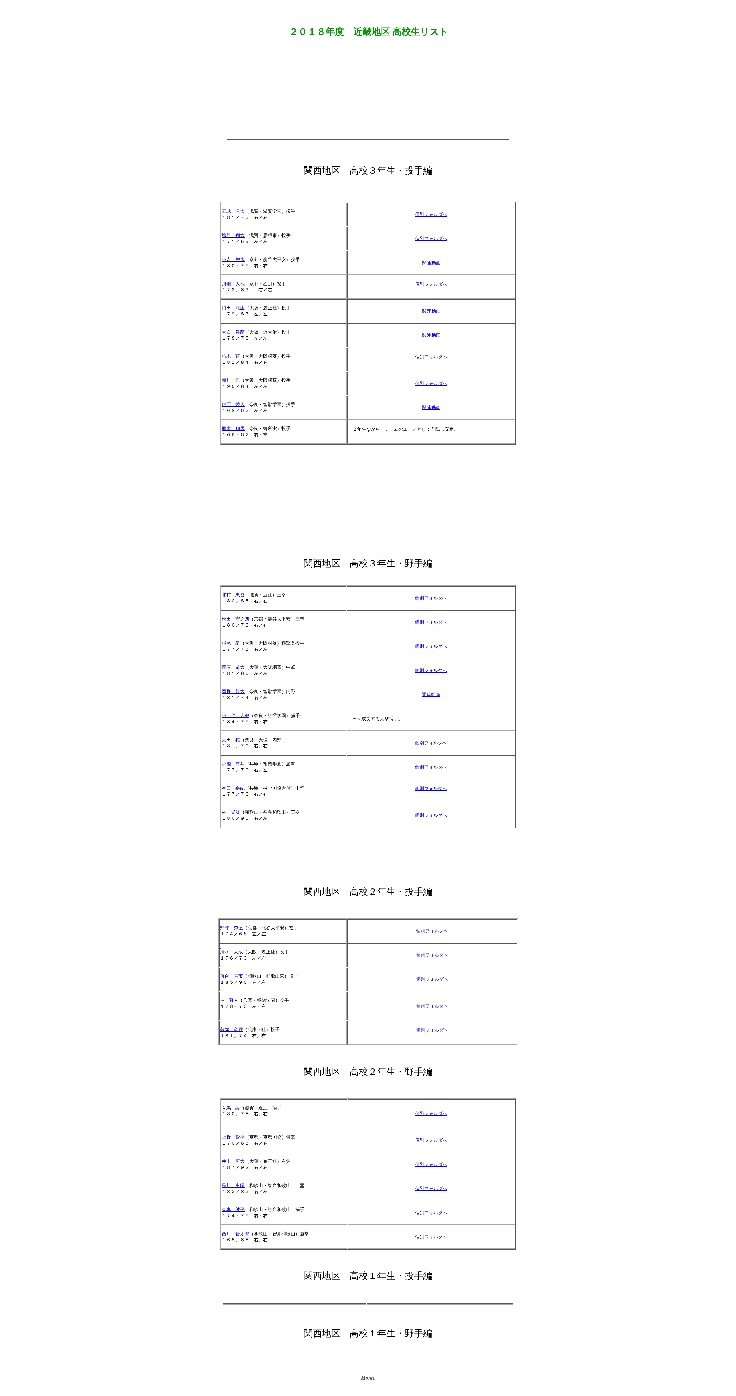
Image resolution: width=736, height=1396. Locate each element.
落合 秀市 (231, 976)
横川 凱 (231, 380)
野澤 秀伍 (231, 927)
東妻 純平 (233, 1209)
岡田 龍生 (233, 307)
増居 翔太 (233, 235)
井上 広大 (233, 1161)
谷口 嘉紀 (233, 788)
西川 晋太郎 (235, 1233)
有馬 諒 (231, 1107)
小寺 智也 (233, 259)
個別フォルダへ (431, 214)
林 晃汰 (231, 812)
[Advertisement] (368, 101)
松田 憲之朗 (235, 618)
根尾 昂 (231, 643)
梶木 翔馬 (233, 428)
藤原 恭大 (233, 667)
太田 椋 (231, 739)
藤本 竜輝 (231, 1029)
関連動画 (431, 262)
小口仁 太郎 (235, 715)
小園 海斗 (233, 763)
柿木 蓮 (231, 356)
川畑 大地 (233, 283)
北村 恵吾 (233, 594)
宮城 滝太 (233, 211)
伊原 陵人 (233, 404)
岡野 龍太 (233, 691)
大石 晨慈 (233, 332)
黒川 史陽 (233, 1185)
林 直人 (229, 1000)
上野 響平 (233, 1137)
